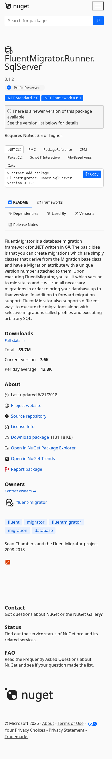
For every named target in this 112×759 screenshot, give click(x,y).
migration (17, 530)
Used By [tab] (58, 213)
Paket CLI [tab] (15, 157)
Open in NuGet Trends (33, 458)
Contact (15, 607)
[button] (92, 174)
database (44, 530)
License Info (23, 426)
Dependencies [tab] (25, 213)
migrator (36, 522)
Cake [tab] (11, 165)
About (48, 723)
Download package (30, 437)
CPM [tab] (83, 149)
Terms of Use (71, 723)
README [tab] (20, 202)
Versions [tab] (86, 213)
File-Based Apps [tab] (79, 157)
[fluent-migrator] (9, 502)
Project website (26, 405)
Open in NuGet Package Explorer (43, 448)
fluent (14, 522)
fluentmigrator (66, 522)
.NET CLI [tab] (14, 149)
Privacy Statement (66, 730)
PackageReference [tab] (57, 149)
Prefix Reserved (27, 87)
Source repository (28, 416)
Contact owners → (20, 490)
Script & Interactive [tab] (45, 157)
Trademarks (16, 736)
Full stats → (15, 340)
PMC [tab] (32, 149)
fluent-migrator (31, 502)
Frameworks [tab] (52, 202)
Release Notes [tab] (25, 224)
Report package (26, 469)
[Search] (98, 20)
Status (13, 627)
